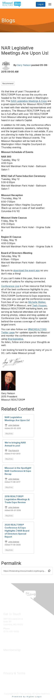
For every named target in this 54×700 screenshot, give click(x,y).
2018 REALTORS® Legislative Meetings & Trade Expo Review (17, 499)
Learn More (8, 660)
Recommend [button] (7, 83)
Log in (40, 4)
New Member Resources (15, 657)
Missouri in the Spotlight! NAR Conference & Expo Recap (18, 471)
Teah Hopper (39, 305)
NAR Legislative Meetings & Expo (29, 101)
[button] (49, 570)
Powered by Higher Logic (27, 697)
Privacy (6, 678)
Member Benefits (11, 655)
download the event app (26, 270)
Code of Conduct (11, 681)
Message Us (9, 637)
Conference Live (10, 286)
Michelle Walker (37, 302)
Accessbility (9, 686)
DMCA (6, 684)
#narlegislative (15, 338)
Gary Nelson (24, 65)
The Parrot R (13, 451)
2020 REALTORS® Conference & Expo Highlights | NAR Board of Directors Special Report (17, 530)
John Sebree (13, 425)
